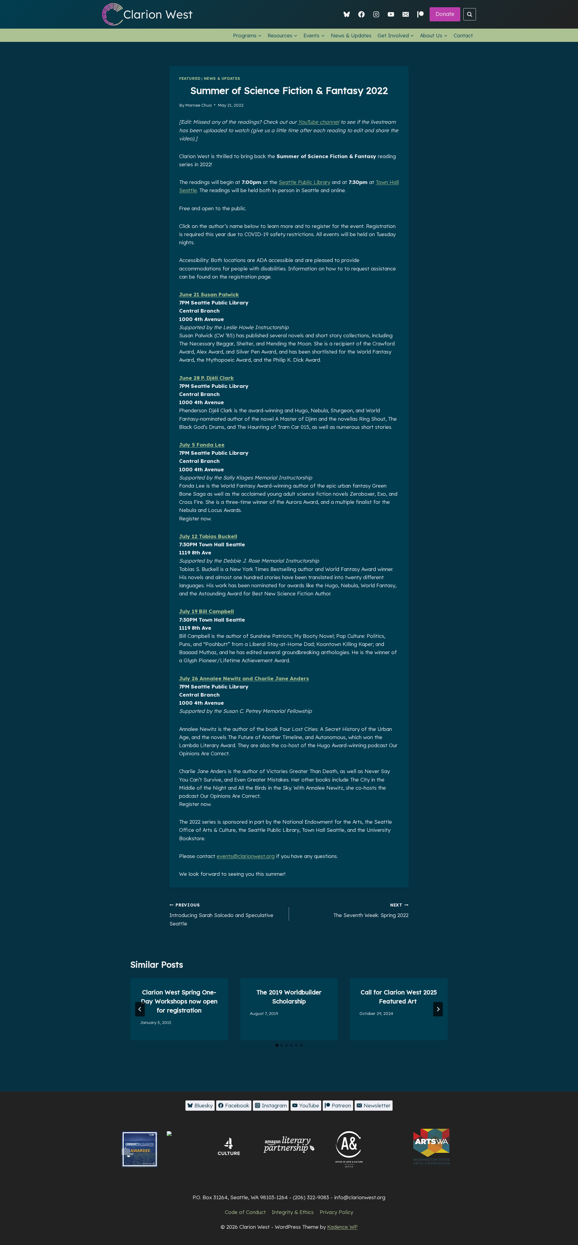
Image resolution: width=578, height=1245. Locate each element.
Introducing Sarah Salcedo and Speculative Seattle (221, 914)
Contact (463, 35)
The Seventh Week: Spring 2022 (371, 910)
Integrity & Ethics (293, 1212)
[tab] (276, 1045)
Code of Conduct (245, 1212)
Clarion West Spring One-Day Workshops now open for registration (179, 1001)
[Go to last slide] (140, 1009)
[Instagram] (376, 14)
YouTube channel (318, 122)
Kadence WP (342, 1227)
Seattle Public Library (304, 182)
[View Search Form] (469, 14)
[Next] (438, 1009)
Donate (445, 14)
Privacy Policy (336, 1212)
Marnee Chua (198, 105)
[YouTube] (390, 14)
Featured (189, 78)
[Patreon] (420, 14)
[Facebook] (361, 14)
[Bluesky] (346, 14)
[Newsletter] (405, 14)
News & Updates (351, 35)
